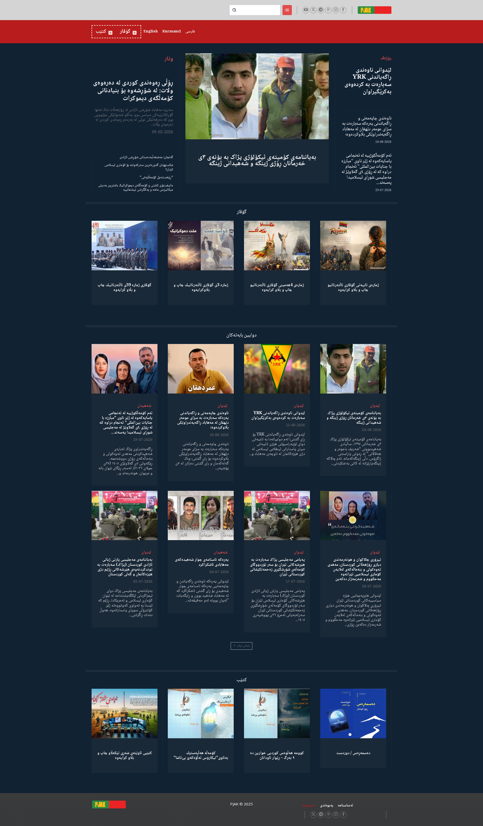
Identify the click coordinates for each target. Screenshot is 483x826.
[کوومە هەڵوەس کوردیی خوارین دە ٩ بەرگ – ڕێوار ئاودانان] (277, 713)
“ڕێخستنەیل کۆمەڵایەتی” (156, 178)
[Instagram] (336, 10)
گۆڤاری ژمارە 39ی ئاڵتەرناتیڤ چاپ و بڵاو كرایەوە (124, 287)
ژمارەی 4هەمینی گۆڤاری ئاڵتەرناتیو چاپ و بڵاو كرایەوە (277, 287)
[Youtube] (306, 10)
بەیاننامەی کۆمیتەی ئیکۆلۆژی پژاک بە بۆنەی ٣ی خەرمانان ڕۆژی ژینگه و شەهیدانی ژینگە (257, 160)
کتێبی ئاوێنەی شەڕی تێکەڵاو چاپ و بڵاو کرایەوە (124, 755)
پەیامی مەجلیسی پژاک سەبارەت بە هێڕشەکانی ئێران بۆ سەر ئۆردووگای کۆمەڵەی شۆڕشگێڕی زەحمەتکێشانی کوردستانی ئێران (277, 567)
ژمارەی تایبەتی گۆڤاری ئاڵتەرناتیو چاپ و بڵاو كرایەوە (353, 287)
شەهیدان (144, 406)
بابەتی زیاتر (243, 645)
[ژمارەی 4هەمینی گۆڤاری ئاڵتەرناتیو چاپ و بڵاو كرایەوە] (277, 245)
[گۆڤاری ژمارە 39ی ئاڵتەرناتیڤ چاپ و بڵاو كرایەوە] (124, 245)
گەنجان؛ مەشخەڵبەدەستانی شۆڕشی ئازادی (146, 157)
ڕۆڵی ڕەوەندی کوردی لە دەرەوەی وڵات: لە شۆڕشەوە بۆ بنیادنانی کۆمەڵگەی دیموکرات (133, 90)
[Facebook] (343, 10)
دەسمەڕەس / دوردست (353, 753)
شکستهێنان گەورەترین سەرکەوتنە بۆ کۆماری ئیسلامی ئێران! (138, 167)
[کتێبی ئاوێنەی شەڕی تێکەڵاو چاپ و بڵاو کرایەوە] (124, 713)
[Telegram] (321, 10)
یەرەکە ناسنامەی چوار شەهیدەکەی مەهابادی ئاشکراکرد (202, 562)
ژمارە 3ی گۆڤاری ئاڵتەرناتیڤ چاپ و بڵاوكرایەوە (201, 287)
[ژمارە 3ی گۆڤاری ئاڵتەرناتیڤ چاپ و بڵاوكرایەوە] (201, 245)
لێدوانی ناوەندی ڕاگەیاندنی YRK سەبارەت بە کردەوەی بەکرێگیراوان (367, 81)
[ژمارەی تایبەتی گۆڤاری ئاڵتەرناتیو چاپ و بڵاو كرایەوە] (353, 245)
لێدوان (375, 406)
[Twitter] (313, 10)
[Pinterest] (328, 10)
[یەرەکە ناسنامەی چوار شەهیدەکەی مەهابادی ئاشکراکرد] (201, 515)
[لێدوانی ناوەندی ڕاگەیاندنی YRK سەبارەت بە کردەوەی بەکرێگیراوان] (277, 369)
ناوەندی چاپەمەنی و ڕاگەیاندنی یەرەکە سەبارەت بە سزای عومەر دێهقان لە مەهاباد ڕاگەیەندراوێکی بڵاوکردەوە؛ (366, 127)
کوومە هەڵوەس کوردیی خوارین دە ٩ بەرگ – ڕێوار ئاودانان (277, 755)
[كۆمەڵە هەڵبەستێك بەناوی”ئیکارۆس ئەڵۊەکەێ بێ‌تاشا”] (201, 713)
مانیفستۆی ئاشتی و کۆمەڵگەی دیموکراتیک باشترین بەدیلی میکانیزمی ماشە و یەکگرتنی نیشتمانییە (135, 188)
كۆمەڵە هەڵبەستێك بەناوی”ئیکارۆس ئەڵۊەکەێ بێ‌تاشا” (201, 755)
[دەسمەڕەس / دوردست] (353, 713)
